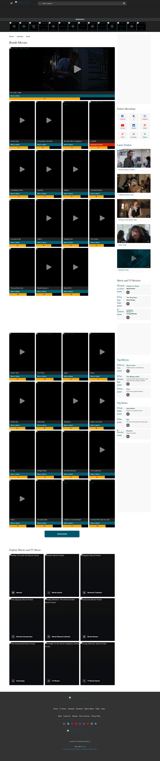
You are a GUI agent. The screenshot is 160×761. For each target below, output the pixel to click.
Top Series (122, 403)
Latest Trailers (124, 145)
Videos (97, 709)
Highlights (80, 19)
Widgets (145, 137)
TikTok (122, 137)
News (103, 709)
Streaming (71, 709)
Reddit (145, 128)
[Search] (124, 3)
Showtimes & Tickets (97, 144)
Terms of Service (84, 716)
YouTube (122, 128)
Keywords (20, 36)
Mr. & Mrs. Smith (16, 93)
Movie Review (130, 288)
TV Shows (63, 709)
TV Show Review (131, 314)
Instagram (144, 119)
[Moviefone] (23, 3)
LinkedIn (133, 128)
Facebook (122, 119)
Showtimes (79, 709)
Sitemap (74, 716)
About (60, 716)
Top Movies (123, 360)
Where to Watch (15, 96)
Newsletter (133, 137)
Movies (11, 36)
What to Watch (89, 709)
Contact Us (66, 716)
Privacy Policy (95, 716)
